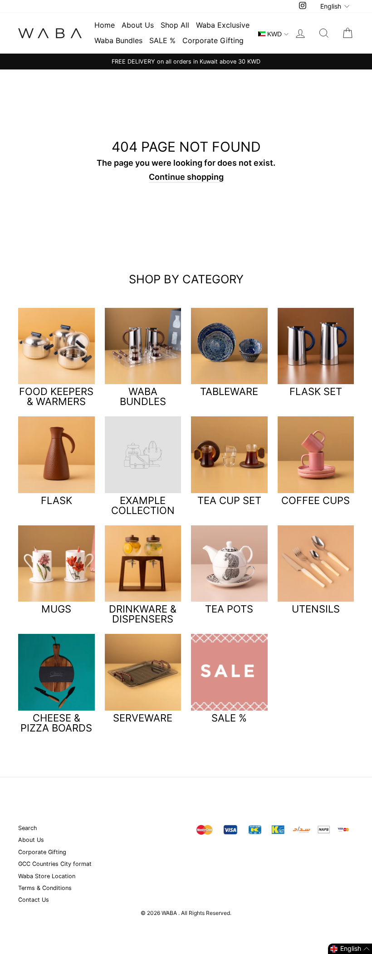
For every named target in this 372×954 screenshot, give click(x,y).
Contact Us (33, 899)
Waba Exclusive (223, 25)
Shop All (175, 25)
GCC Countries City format (55, 863)
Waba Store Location (46, 876)
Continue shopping (186, 177)
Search (27, 828)
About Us (138, 25)
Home (104, 25)
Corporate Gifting (213, 40)
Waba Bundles (118, 40)
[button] (350, 949)
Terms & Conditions (45, 888)
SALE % (162, 40)
